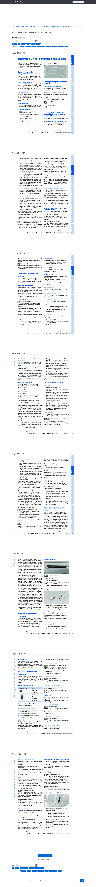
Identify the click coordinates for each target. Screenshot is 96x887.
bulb (19, 43)
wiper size (33, 43)
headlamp (17, 867)
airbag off (35, 867)
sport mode (28, 46)
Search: (13, 41)
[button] (82, 880)
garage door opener (24, 867)
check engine (23, 870)
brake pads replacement (58, 46)
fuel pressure (41, 867)
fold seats (34, 46)
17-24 (47, 859)
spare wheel (38, 43)
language (46, 870)
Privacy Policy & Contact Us (66, 880)
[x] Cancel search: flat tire (18, 37)
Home (14, 26)
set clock (59, 870)
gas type (30, 867)
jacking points (34, 870)
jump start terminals (41, 46)
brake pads (23, 46)
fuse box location (49, 46)
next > (50, 859)
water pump (14, 43)
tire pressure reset (53, 870)
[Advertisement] (48, 14)
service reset (41, 870)
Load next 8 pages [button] (45, 856)
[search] (36, 41)
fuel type (66, 46)
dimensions (23, 43)
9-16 (44, 859)
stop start (29, 870)
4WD (13, 867)
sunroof (28, 43)
